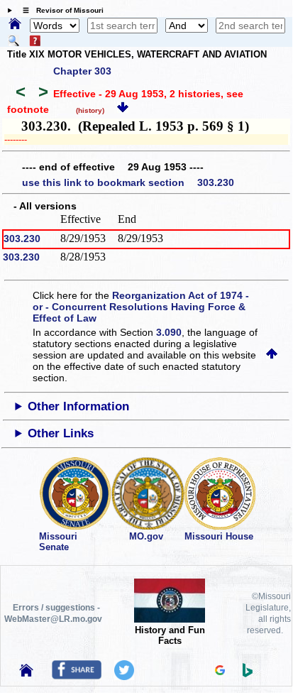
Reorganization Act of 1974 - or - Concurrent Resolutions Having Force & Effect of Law (141, 307)
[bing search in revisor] (248, 673)
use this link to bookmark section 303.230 (128, 182)
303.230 (22, 238)
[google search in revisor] (220, 671)
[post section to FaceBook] (76, 676)
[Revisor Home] (26, 673)
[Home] (15, 25)
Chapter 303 (82, 71)
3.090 (169, 332)
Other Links (61, 433)
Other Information (78, 406)
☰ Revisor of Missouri (60, 10)
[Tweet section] (124, 676)
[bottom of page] (122, 109)
